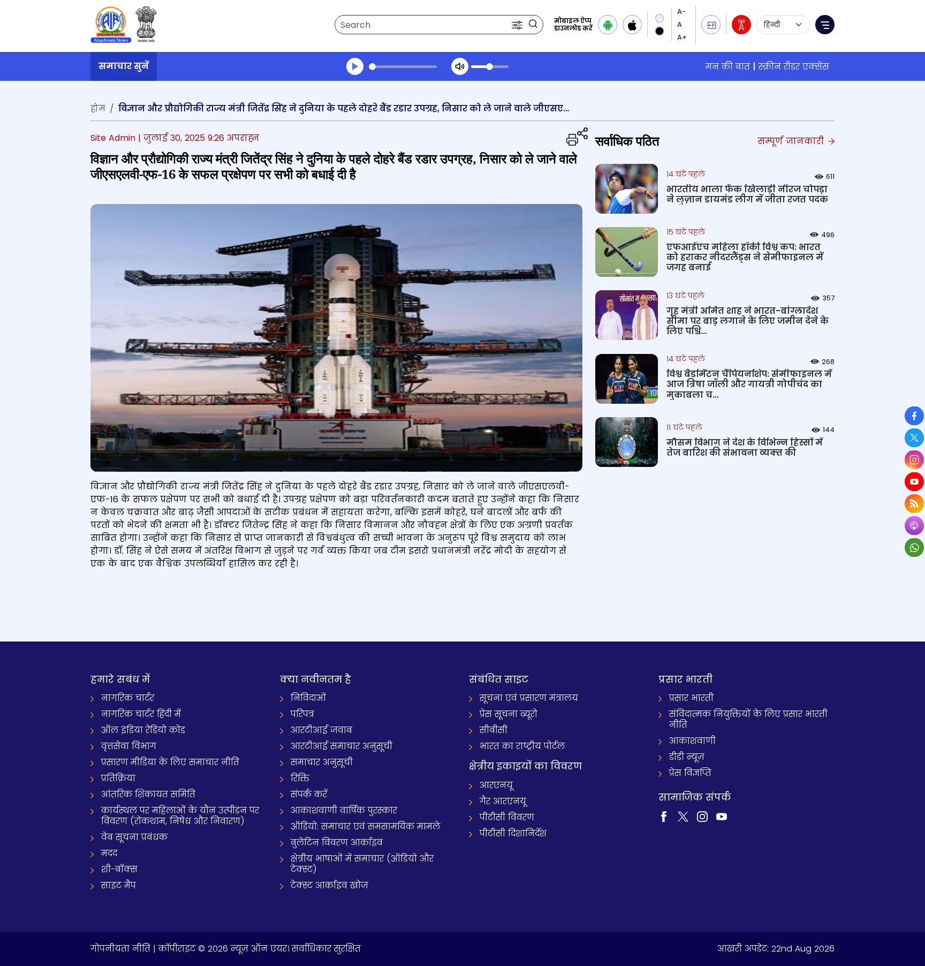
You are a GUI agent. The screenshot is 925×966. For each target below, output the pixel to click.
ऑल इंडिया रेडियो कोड (143, 730)
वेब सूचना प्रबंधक (134, 837)
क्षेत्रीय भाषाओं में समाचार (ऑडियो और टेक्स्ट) (362, 864)
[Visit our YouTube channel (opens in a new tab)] (721, 816)
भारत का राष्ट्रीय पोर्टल (522, 746)
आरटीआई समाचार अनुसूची (341, 746)
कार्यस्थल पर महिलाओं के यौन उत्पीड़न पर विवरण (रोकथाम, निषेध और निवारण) (180, 815)
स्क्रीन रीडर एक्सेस (794, 67)
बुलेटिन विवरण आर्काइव (337, 842)
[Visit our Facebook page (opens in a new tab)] (663, 816)
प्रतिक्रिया (118, 778)
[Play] (354, 66)
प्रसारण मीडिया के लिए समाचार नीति (170, 762)
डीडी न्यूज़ (686, 757)
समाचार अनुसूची (322, 762)
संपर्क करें (309, 794)
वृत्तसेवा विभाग (128, 746)
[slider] (403, 67)
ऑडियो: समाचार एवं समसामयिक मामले (365, 826)
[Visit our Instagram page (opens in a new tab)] (702, 816)
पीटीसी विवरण (507, 817)
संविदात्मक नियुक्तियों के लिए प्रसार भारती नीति (748, 719)
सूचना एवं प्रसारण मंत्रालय (529, 698)
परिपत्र (302, 714)
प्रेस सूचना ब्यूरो (508, 714)
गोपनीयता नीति (120, 948)
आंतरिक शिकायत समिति (148, 794)
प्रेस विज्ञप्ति (690, 773)
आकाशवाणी (692, 741)
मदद (109, 853)
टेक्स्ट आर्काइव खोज (329, 885)
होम (97, 108)
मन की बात (728, 67)
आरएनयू (496, 785)
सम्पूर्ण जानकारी (792, 141)
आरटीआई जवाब (321, 730)
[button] (518, 24)
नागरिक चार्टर (127, 698)
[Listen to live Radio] (741, 24)
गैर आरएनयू (503, 801)
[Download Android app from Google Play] (607, 24)
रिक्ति (300, 778)
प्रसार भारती (691, 698)
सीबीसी (493, 730)
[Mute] (459, 66)
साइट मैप (118, 885)
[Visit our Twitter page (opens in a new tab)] (683, 816)
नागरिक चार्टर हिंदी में (141, 714)
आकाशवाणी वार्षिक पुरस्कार (344, 810)
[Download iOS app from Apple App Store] (632, 24)
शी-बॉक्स (119, 869)
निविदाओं (308, 698)
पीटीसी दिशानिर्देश (513, 833)
